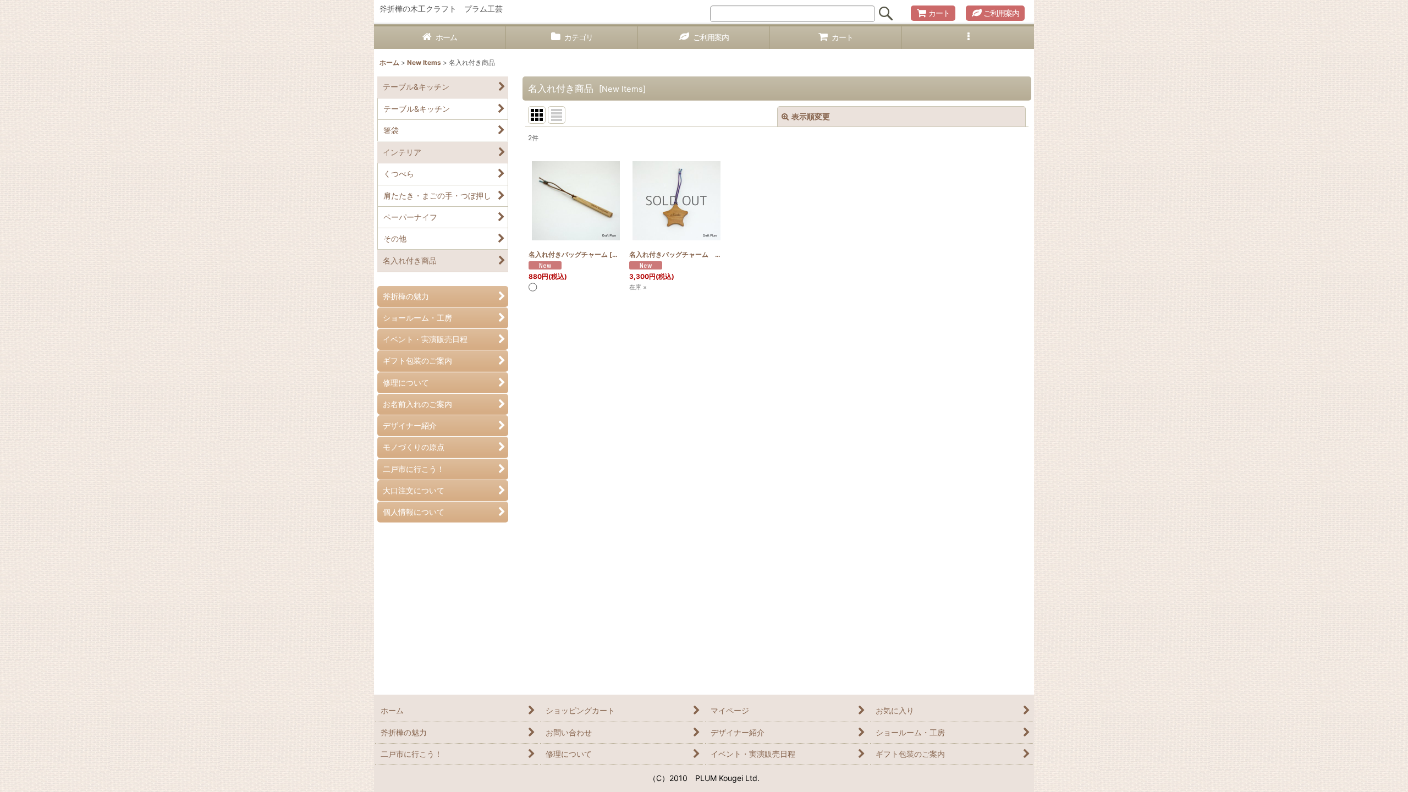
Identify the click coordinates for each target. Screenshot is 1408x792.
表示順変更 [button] (810, 116)
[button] (968, 37)
